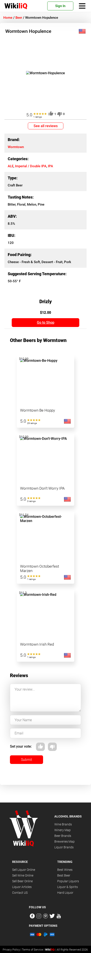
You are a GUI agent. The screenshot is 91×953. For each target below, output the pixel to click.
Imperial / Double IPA (30, 166)
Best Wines (64, 869)
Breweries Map (64, 841)
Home (7, 18)
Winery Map (62, 830)
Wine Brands (63, 824)
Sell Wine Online (22, 875)
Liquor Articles (22, 887)
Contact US (20, 892)
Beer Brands (62, 836)
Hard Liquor (65, 892)
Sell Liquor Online (23, 869)
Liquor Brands (64, 847)
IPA (50, 166)
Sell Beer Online (22, 881)
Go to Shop (45, 322)
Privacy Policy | (12, 949)
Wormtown (16, 147)
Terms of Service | (33, 949)
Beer (18, 18)
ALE (10, 166)
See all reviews (46, 126)
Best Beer (63, 875)
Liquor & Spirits (67, 887)
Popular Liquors (68, 881)
